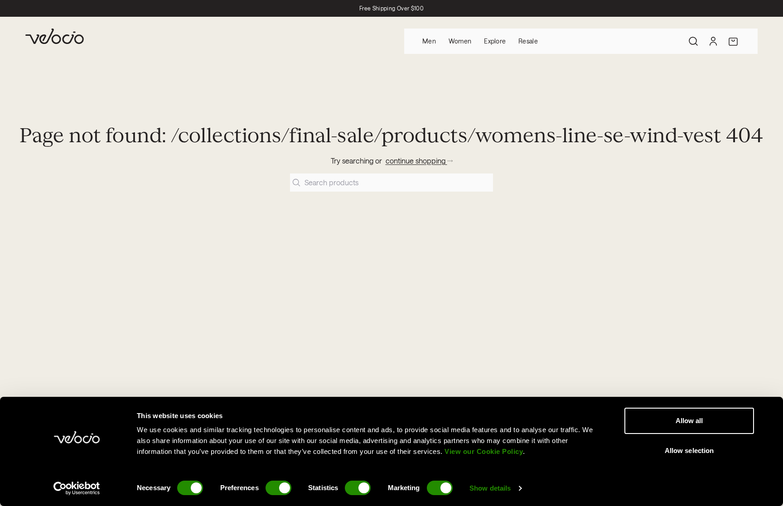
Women (460, 41)
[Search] (693, 41)
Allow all (689, 420)
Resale (528, 41)
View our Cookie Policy (484, 451)
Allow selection (689, 450)
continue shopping (416, 160)
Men (429, 41)
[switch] (278, 488)
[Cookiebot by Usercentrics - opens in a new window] (76, 488)
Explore (495, 41)
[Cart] (733, 41)
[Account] (713, 41)
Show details (490, 488)
